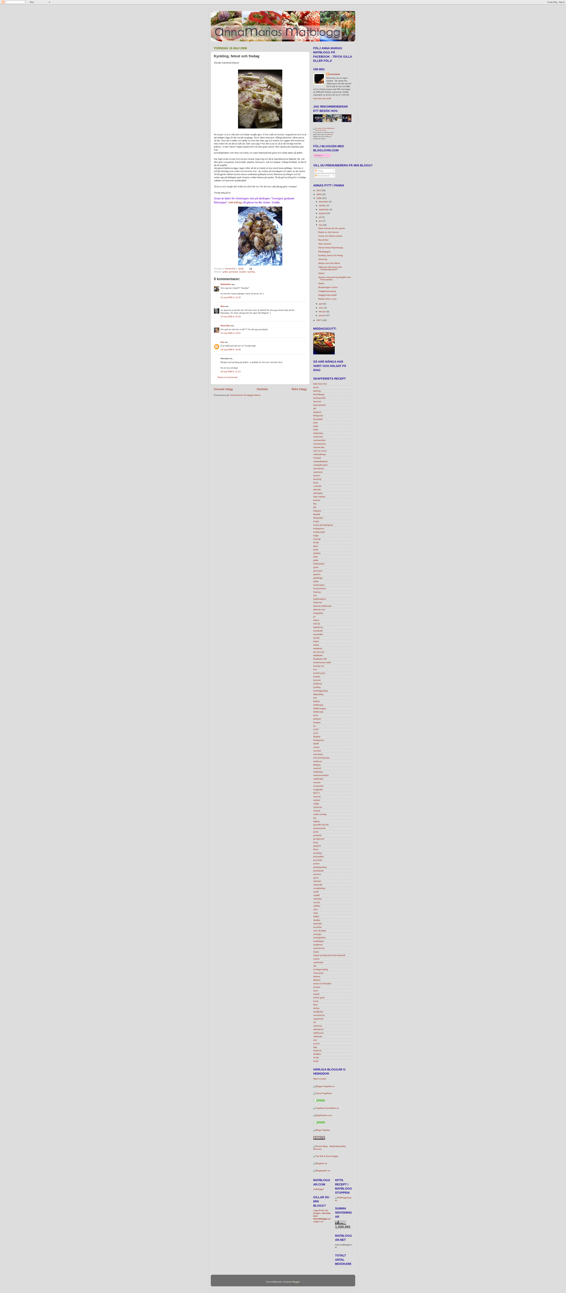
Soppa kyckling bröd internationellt (329, 955)
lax (314, 726)
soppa (316, 952)
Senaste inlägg (223, 389)
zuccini (316, 1043)
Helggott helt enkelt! (327, 295)
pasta (315, 832)
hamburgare (319, 585)
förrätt (316, 542)
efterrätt (317, 490)
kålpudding (318, 694)
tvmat (315, 1001)
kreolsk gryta (319, 673)
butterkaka (318, 433)
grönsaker (233, 272)
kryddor (242, 272)
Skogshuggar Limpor (328, 287)
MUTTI (316, 793)
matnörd (317, 768)
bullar (315, 430)
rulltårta (316, 906)
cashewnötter (319, 440)
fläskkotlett (318, 518)
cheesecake (318, 447)
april (321, 304)
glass (315, 546)
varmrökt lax (319, 1015)
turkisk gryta (319, 997)
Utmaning (322, 259)
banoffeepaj (318, 394)
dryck (315, 483)
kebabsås (317, 648)
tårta (315, 1005)
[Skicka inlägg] (250, 268)
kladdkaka (318, 655)
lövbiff (316, 744)
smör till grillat (319, 931)
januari (322, 315)
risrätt (316, 892)
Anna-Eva (225, 326)
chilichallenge (319, 454)
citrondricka (318, 468)
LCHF (316, 729)
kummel (317, 680)
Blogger (296, 1282)
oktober (322, 205)
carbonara (318, 437)
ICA (315, 595)
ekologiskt (318, 493)
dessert (316, 476)
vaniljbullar (318, 1012)
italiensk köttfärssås (322, 606)
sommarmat (318, 948)
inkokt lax (317, 602)
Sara (223, 306)
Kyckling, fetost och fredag (330, 255)
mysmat (317, 796)
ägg (315, 1047)
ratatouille (317, 885)
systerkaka (318, 962)
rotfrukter (317, 899)
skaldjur (316, 920)
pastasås (317, 835)
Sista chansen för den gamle (331, 228)
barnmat (317, 401)
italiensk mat (319, 609)
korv (315, 669)
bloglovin (317, 412)
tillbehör (317, 980)
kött (315, 698)
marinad (317, 751)
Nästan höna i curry (327, 299)
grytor (316, 567)
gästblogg (317, 578)
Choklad (317, 458)
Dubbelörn (226, 284)
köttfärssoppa (319, 708)
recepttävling (319, 888)
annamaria (334, 74)
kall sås (316, 624)
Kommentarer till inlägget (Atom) (245, 395)
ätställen (317, 1054)
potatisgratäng (320, 867)
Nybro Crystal (319, 1079)
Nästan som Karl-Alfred (329, 263)
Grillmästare (319, 564)
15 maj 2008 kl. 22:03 (231, 317)
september (324, 209)
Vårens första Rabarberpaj (330, 248)
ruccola (316, 902)
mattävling (318, 772)
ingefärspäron (319, 599)
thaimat (316, 976)
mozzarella (318, 786)
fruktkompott (319, 532)
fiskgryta (317, 511)
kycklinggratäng (320, 691)
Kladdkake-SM (320, 659)
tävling (316, 1008)
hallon (316, 581)
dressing (317, 479)
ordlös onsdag (319, 814)
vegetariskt (318, 1019)
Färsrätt (317, 539)
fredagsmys (318, 528)
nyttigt (316, 804)
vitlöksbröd (318, 1029)
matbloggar (318, 1189)
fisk (314, 507)
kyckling (251, 272)
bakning (317, 391)
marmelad (318, 754)
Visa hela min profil (322, 98)
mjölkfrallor (318, 779)
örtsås (316, 1057)
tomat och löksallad (322, 983)
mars (321, 308)
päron (316, 878)
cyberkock (318, 472)
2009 (319, 194)
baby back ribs (320, 384)
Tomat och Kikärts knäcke (330, 236)
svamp (316, 959)
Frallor (316, 521)
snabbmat (318, 945)
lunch (315, 733)
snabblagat (318, 941)
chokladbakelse (320, 461)
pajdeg (316, 821)
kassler (316, 638)
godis (315, 550)
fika (314, 504)
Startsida (262, 389)
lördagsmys (318, 740)
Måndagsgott (324, 252)
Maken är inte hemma (328, 232)
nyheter (316, 800)
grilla (315, 557)
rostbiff (316, 895)
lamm (315, 715)
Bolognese (318, 416)
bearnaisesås (319, 405)
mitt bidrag (235, 202)
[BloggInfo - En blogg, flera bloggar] (320, 1163)
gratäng (316, 553)
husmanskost (319, 588)
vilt (314, 1022)
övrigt (315, 1061)
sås (314, 966)
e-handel (317, 486)
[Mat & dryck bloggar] (325, 1156)
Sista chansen (324, 244)
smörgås (317, 934)
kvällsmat (317, 684)
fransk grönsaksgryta (323, 525)
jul (314, 617)
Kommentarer (323, 176)
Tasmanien (318, 973)
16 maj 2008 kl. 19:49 (231, 350)
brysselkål (318, 419)
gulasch (316, 574)
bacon (316, 387)
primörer (317, 874)
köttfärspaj (318, 705)
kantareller (318, 634)
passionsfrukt (319, 828)
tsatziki (316, 994)
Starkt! (321, 283)
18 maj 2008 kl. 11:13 (231, 371)
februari (323, 312)
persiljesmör (319, 839)
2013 (319, 190)
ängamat (317, 1050)
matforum (317, 761)
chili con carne (320, 451)
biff (314, 408)
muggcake (318, 789)
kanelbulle (318, 631)
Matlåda (317, 765)
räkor (315, 909)
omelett (316, 811)
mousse (317, 782)
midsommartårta (321, 775)
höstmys (317, 592)
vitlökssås (317, 1036)
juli (320, 217)
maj (321, 225)
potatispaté (318, 871)
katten (316, 641)
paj (314, 818)
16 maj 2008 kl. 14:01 (231, 333)
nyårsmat (317, 807)
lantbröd (317, 719)
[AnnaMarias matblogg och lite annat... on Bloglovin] (322, 157)
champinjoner (319, 444)
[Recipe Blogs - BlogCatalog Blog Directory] (332, 1149)
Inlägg (320, 171)
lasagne (317, 722)
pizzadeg (317, 853)
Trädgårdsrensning (327, 291)
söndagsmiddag (320, 969)
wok (315, 1040)
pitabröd (317, 846)
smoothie (317, 927)
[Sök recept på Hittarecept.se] (343, 1200)
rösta (315, 913)
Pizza (315, 849)
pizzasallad (318, 856)
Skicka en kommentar (228, 377)
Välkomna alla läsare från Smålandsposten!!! (330, 268)
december (324, 202)
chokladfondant (320, 465)
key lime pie (318, 652)
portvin (316, 864)
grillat (225, 272)
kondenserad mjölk (322, 662)
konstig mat (318, 666)
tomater (316, 987)
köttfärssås (318, 712)
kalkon (316, 620)
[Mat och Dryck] (319, 1101)
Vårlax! (321, 273)
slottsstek (317, 924)
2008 (319, 198)
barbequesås (319, 398)
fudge (316, 536)
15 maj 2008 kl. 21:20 (231, 297)
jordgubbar (318, 613)
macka (316, 747)
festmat (316, 500)
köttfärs (316, 701)
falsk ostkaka (319, 497)
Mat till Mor (323, 240)
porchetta (317, 860)
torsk (315, 991)
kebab (316, 645)
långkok (316, 737)
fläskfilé (316, 514)
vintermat (317, 1026)
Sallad (316, 916)
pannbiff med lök (321, 825)
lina (222, 342)
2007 (319, 320)
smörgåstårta (319, 938)
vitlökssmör (318, 1033)
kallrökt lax (318, 627)
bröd (315, 423)
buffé (315, 426)
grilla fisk (330, 134)
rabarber (317, 881)
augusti (322, 213)
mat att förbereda (321, 758)
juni (321, 221)
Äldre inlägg (299, 389)
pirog (315, 842)
